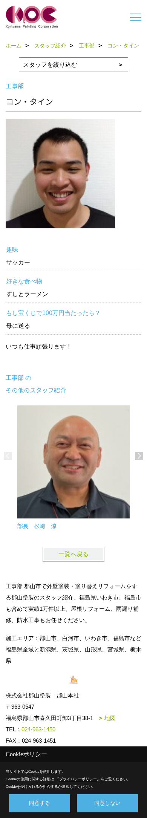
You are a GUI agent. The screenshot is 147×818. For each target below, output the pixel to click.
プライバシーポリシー (78, 779)
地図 (110, 718)
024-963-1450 (38, 729)
